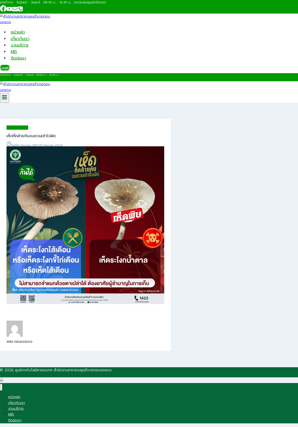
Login (5, 68)
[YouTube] (9, 10)
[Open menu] (4, 98)
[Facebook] (3, 10)
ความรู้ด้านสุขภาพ (17, 127)
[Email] (15, 10)
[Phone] (20, 10)
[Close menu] (1, 387)
